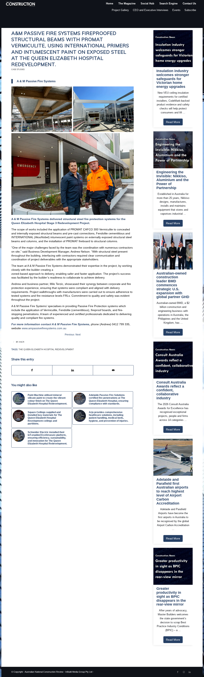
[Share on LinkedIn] (72, 370)
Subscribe (190, 10)
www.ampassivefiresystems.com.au (44, 328)
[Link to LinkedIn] (190, 672)
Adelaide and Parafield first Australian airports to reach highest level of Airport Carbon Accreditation (172, 491)
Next (78, 334)
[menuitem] (109, 3)
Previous (69, 334)
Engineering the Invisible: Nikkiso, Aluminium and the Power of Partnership (172, 180)
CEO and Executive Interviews (150, 10)
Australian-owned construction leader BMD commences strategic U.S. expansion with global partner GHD (172, 285)
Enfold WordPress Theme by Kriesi (111, 672)
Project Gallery (120, 10)
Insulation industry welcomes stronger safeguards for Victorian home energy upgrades (172, 79)
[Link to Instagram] (184, 672)
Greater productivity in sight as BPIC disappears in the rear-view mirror (171, 596)
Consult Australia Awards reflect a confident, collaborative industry (171, 390)
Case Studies (18, 69)
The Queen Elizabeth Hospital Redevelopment (46, 349)
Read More (173, 122)
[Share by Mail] (113, 370)
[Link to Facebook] (178, 672)
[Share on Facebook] (32, 370)
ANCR (21, 342)
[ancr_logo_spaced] (20, 3)
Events (176, 10)
